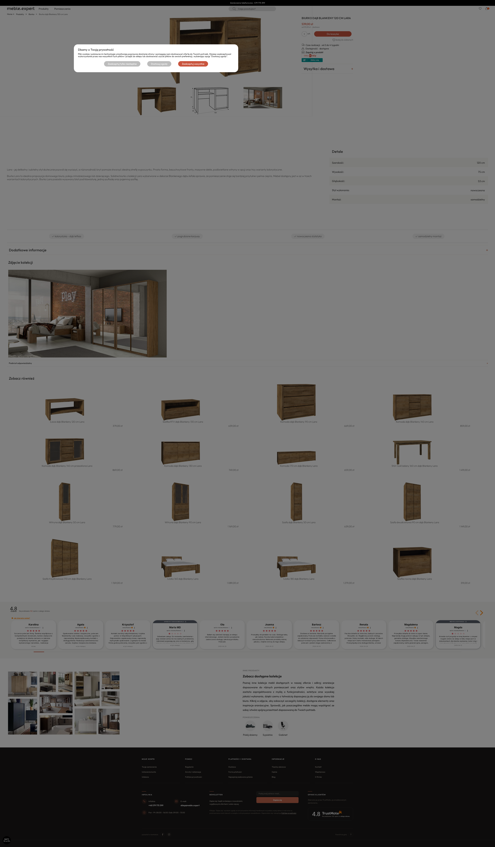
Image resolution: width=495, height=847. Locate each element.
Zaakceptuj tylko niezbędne (122, 63)
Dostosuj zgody (159, 63)
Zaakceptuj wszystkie (193, 63)
